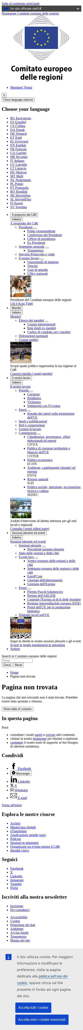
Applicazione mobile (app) (28, 835)
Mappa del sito (20, 940)
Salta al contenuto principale (21, 3)
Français (18, 149)
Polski (16, 184)
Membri (16, 308)
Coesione (33, 394)
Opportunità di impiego (43, 262)
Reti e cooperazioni (32, 425)
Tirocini (32, 266)
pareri (38, 735)
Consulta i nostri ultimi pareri (29, 528)
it (4, 95)
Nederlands (20, 180)
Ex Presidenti (36, 243)
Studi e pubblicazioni (33, 421)
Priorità (24, 390)
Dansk (17, 130)
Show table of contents (17, 709)
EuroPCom (34, 576)
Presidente (26, 227)
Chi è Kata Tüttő (21, 303)
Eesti (16, 137)
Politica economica (40, 460)
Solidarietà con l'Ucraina (43, 406)
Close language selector (18, 99)
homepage (40, 738)
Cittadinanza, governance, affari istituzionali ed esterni (48, 438)
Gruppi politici (28, 340)
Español (18, 122)
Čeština (17, 126)
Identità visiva (19, 850)
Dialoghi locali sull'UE (34, 615)
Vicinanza (34, 402)
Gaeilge (18, 153)
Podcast (15, 839)
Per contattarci (19, 910)
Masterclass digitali (23, 827)
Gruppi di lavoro (30, 429)
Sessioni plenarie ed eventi (28, 533)
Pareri (23, 410)
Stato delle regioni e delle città (39, 553)
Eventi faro (26, 557)
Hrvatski (18, 157)
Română (18, 191)
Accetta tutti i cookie (33, 1007)
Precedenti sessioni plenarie (45, 549)
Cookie (15, 921)
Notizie (15, 649)
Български (20, 118)
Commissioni (27, 433)
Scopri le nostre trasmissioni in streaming (37, 645)
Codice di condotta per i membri (48, 332)
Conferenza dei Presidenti (44, 235)
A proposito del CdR (24, 214)
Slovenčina (20, 195)
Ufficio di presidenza (41, 239)
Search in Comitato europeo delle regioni (29, 656)
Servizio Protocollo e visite (37, 254)
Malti (16, 176)
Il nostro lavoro (29, 258)
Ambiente (16, 929)
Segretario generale (31, 246)
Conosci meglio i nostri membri (31, 373)
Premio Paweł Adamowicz (45, 592)
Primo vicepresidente (41, 231)
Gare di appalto (37, 270)
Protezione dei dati (22, 925)
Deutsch (18, 133)
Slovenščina (20, 199)
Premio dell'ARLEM (41, 595)
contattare (16, 742)
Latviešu (18, 164)
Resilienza (34, 398)
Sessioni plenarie (30, 545)
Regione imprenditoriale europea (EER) (54, 603)
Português (19, 188)
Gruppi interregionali (41, 324)
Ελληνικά (19, 141)
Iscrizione (16, 906)
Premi (23, 588)
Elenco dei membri (31, 320)
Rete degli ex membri (41, 328)
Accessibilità (18, 917)
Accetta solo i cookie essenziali (42, 1019)
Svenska (18, 207)
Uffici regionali (37, 273)
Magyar (18, 172)
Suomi (16, 203)
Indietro (16, 219)
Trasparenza (35, 250)
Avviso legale (19, 932)
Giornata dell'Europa (41, 584)
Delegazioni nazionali (33, 336)
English (18, 145)
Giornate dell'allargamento (45, 580)
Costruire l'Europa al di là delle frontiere (54, 599)
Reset (18, 665)
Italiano (17, 161)
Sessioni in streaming (24, 843)
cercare (50, 735)
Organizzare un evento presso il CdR (35, 846)
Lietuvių (18, 168)
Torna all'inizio (12, 805)
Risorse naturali (37, 479)
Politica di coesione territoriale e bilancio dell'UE (48, 450)
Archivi (15, 823)
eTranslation (18, 831)
